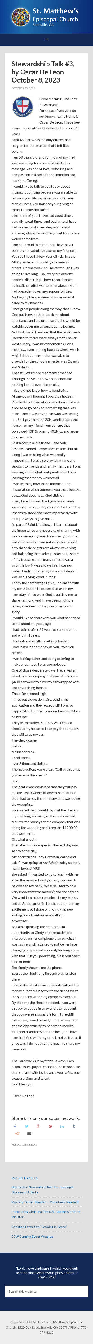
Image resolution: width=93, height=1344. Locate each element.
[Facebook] (15, 1126)
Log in (42, 1322)
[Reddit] (17, 1133)
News (33, 1144)
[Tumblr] (73, 1126)
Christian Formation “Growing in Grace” (39, 1227)
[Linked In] (62, 1126)
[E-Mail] (29, 1133)
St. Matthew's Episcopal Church (46, 15)
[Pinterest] (50, 1126)
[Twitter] (26, 1126)
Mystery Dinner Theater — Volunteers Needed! (45, 1202)
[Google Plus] (38, 1126)
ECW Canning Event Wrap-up (32, 1236)
